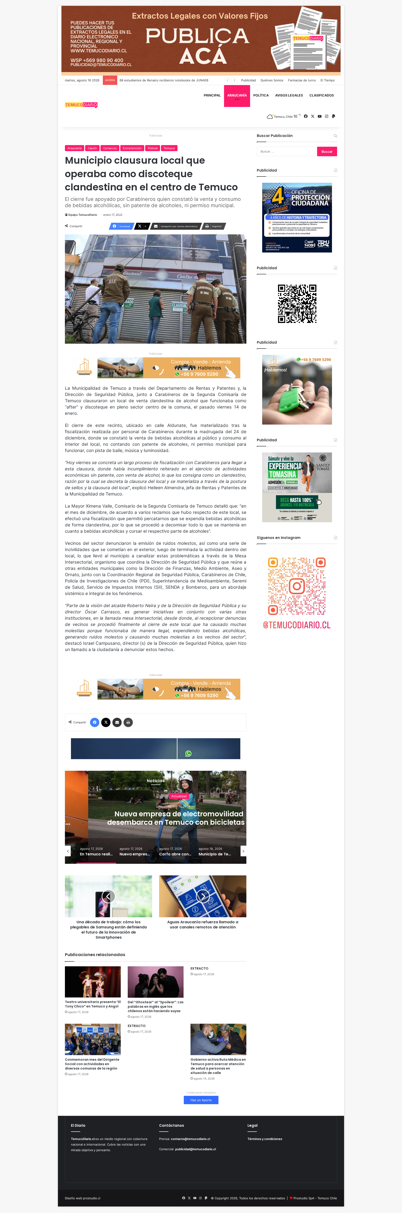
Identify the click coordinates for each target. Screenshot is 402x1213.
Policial (152, 148)
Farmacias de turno (302, 80)
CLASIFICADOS (321, 95)
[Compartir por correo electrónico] (117, 722)
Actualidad (179, 796)
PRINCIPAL (212, 95)
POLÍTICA (261, 95)
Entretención (132, 148)
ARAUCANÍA (237, 95)
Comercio (110, 148)
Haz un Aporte (201, 1100)
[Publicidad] (201, 40)
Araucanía (74, 148)
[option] (179, 817)
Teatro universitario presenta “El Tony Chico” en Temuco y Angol (93, 1004)
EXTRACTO (199, 968)
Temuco (169, 148)
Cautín (92, 148)
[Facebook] (94, 722)
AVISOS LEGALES (289, 95)
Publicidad (248, 80)
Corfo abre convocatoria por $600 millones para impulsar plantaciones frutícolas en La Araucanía (179, 822)
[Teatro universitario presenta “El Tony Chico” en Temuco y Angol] (93, 982)
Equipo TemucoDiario (82, 214)
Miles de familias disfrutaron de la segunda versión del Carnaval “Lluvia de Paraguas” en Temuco (189, 80)
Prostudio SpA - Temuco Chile (315, 1198)
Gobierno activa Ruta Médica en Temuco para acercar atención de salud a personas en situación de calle (218, 1066)
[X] (106, 722)
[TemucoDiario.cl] (81, 106)
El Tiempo (328, 80)
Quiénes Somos (272, 80)
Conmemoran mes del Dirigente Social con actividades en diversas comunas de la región (92, 1064)
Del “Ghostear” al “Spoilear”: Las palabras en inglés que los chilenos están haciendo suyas (156, 1006)
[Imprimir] (128, 722)
